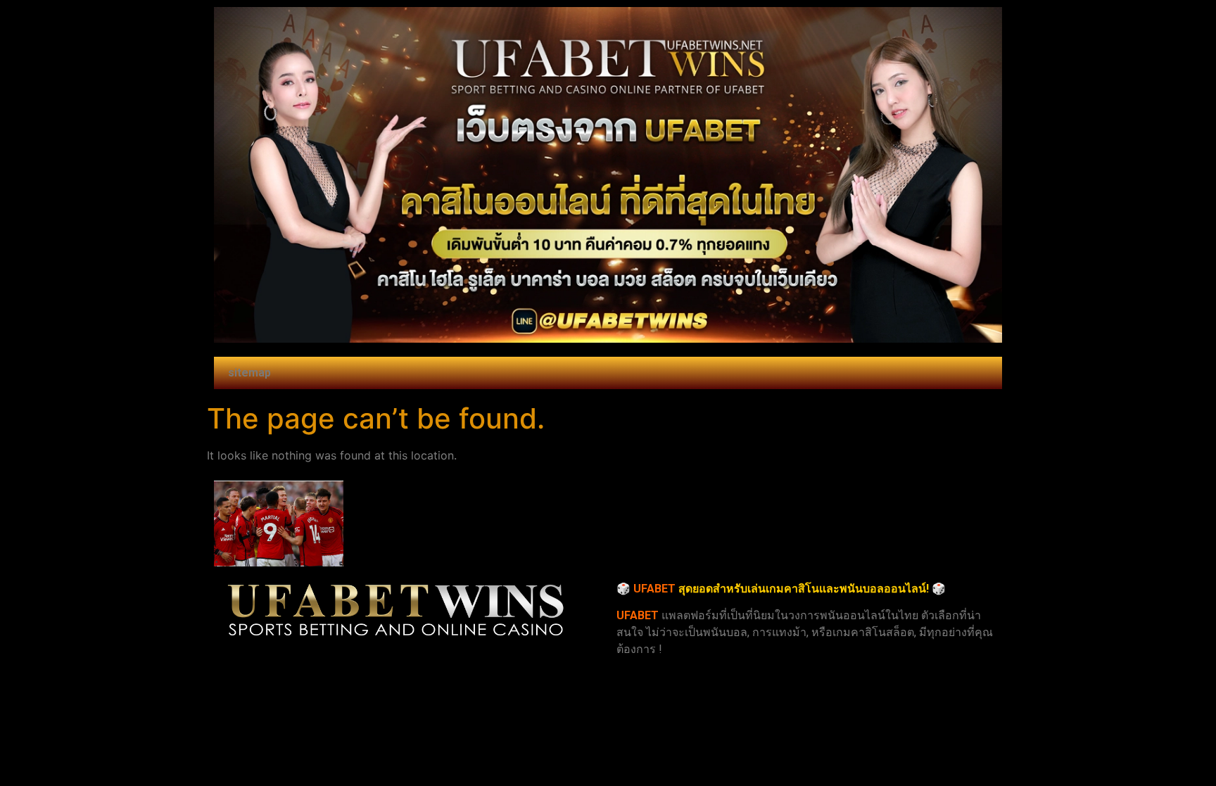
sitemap (249, 372)
